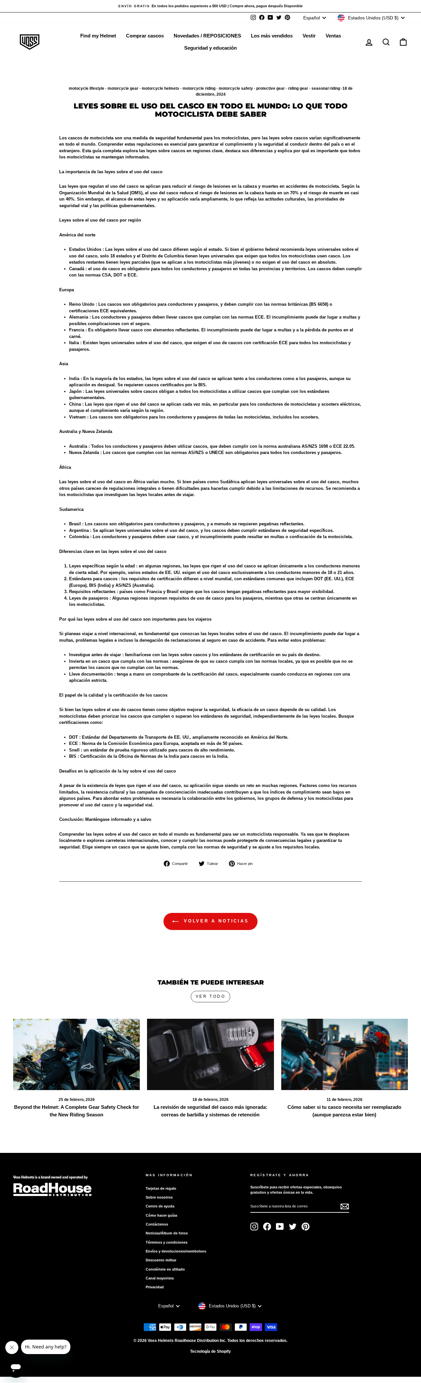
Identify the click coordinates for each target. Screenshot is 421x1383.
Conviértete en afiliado (165, 1269)
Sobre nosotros (159, 1197)
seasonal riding (325, 88)
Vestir (309, 35)
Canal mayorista (160, 1278)
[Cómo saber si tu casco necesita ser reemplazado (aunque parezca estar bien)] (344, 1054)
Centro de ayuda (160, 1206)
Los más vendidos (272, 35)
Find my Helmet (98, 35)
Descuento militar (161, 1260)
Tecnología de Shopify (210, 1351)
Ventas (333, 35)
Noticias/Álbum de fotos (167, 1233)
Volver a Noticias (215, 920)
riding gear (298, 88)
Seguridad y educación (210, 48)
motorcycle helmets (160, 88)
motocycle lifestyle (86, 88)
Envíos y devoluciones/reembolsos (176, 1251)
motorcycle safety (236, 88)
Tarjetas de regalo (161, 1188)
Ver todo (211, 996)
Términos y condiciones (166, 1242)
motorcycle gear (123, 88)
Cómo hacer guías (161, 1215)
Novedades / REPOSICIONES (207, 35)
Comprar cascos (145, 35)
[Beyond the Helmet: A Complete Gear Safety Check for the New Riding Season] (76, 1054)
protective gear (270, 88)
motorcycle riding (199, 88)
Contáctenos (157, 1224)
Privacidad (155, 1287)
